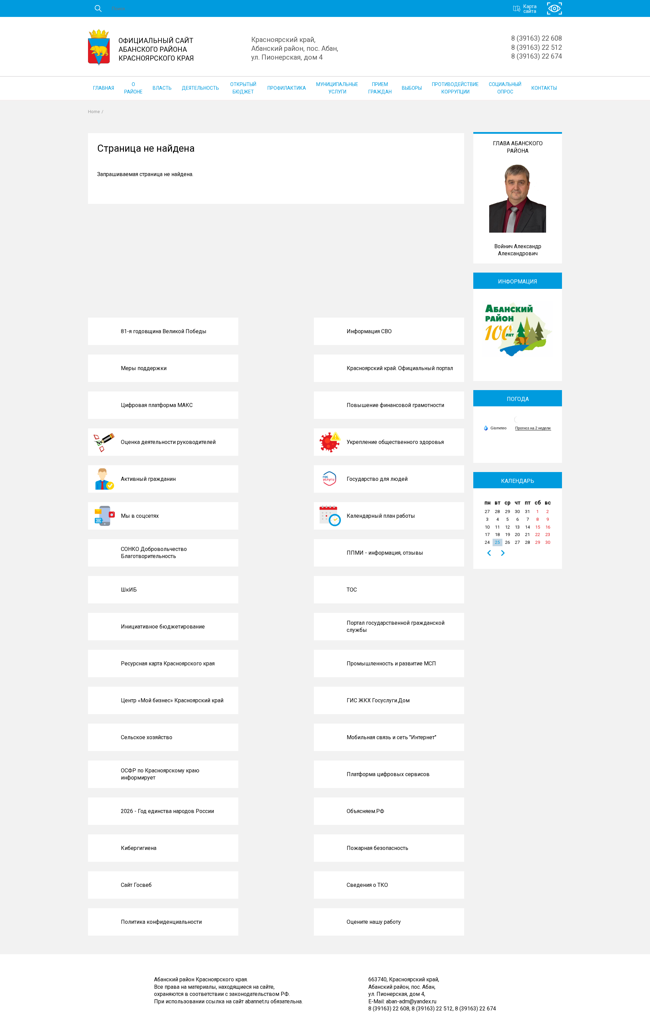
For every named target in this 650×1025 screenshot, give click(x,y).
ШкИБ (129, 589)
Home (94, 111)
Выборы (412, 88)
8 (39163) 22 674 (536, 56)
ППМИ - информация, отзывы (385, 553)
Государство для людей (377, 479)
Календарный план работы (381, 516)
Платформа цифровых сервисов (388, 774)
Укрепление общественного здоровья (395, 442)
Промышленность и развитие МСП (391, 663)
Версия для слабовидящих (554, 8)
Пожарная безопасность (377, 848)
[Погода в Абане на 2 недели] (533, 428)
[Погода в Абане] (518, 422)
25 (497, 542)
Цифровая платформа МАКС (157, 405)
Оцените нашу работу (374, 922)
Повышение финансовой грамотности (395, 405)
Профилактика (286, 88)
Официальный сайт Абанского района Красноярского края (156, 49)
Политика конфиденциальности (161, 922)
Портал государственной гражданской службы (396, 627)
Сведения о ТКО (367, 885)
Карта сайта (530, 8)
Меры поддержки (144, 368)
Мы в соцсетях (140, 516)
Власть (162, 88)
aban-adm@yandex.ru (411, 1001)
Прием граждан (380, 88)
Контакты (544, 88)
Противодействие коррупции (455, 88)
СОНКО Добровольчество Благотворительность (154, 553)
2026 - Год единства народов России (167, 811)
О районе (133, 88)
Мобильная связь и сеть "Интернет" (391, 737)
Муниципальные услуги (337, 88)
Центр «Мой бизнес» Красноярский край (172, 700)
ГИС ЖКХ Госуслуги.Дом (378, 700)
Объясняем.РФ (365, 811)
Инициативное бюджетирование (163, 626)
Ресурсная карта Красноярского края (168, 663)
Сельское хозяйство (146, 737)
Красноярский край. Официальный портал (400, 368)
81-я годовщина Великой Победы (164, 331)
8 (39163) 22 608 (536, 38)
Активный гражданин (148, 479)
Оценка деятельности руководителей (168, 442)
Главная (103, 88)
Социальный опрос (505, 88)
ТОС (352, 589)
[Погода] (495, 428)
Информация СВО (369, 331)
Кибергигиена (138, 848)
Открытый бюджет (243, 88)
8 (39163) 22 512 (536, 47)
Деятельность (200, 88)
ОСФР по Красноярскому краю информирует (160, 774)
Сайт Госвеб (136, 885)
